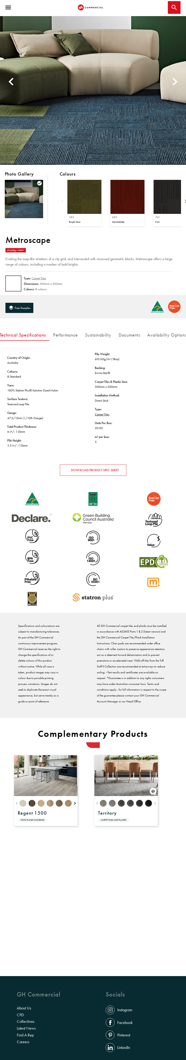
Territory (107, 813)
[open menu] (8, 7)
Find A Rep (25, 1035)
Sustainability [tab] (98, 335)
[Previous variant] (62, 201)
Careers (23, 1041)
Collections (25, 1021)
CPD (20, 1014)
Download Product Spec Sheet (95, 470)
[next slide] (175, 81)
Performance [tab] (65, 335)
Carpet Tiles (39, 278)
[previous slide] (10, 81)
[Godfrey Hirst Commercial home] (90, 7)
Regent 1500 (32, 813)
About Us (24, 1008)
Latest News (26, 1028)
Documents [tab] (129, 335)
